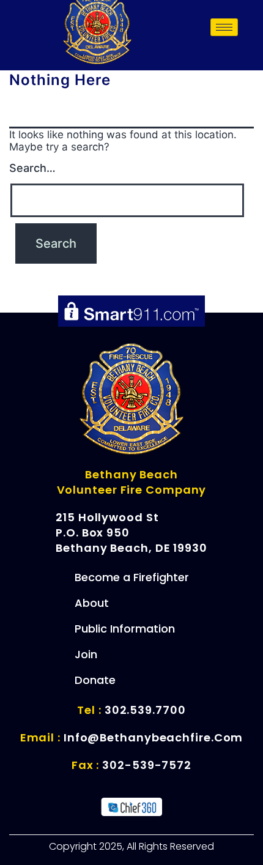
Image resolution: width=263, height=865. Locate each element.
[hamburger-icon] (224, 27)
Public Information (125, 628)
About (92, 603)
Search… (32, 167)
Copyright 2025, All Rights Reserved (131, 846)
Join (86, 654)
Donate (95, 680)
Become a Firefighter (132, 577)
